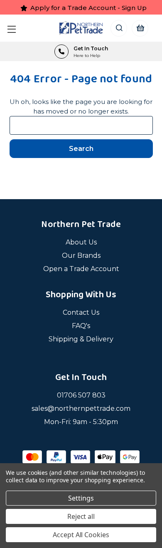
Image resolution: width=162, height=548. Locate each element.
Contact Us (81, 312)
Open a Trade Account (81, 269)
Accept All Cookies (81, 534)
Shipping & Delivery (81, 339)
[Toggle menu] (13, 28)
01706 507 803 (81, 395)
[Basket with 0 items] (140, 28)
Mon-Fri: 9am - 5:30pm (81, 422)
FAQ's (81, 326)
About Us (81, 242)
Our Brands (81, 255)
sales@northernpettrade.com (81, 408)
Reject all (81, 516)
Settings (81, 498)
